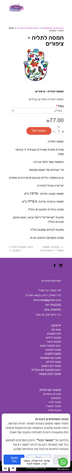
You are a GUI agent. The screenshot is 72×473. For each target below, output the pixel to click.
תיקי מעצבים (54, 333)
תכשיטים (56, 398)
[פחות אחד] (54, 131)
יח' (58, 127)
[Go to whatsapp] (63, 462)
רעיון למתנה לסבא (50, 345)
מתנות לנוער (54, 341)
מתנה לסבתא (53, 349)
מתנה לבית (55, 402)
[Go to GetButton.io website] (63, 469)
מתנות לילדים (53, 337)
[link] (16, 8)
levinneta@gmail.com (47, 300)
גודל (60, 106)
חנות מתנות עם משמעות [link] (53, 28)
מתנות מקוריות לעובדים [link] (27, 28)
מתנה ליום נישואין (51, 366)
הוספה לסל (39, 130)
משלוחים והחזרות (51, 280)
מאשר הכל (14, 459)
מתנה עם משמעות (50, 358)
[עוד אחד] (63, 131)
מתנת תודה (54, 410)
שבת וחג (56, 329)
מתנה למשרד (53, 406)
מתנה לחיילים (53, 362)
